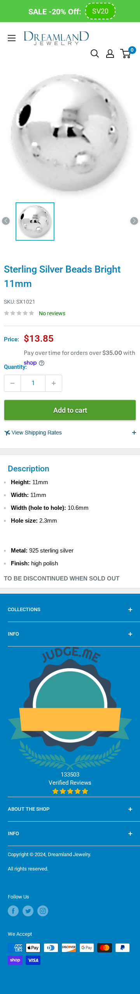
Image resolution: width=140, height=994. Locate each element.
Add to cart (70, 410)
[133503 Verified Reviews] (70, 791)
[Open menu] (12, 38)
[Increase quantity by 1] (54, 383)
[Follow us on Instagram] (42, 910)
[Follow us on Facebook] (13, 910)
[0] (126, 53)
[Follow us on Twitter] (28, 910)
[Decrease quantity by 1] (12, 383)
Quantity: (15, 366)
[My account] (110, 53)
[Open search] (95, 53)
